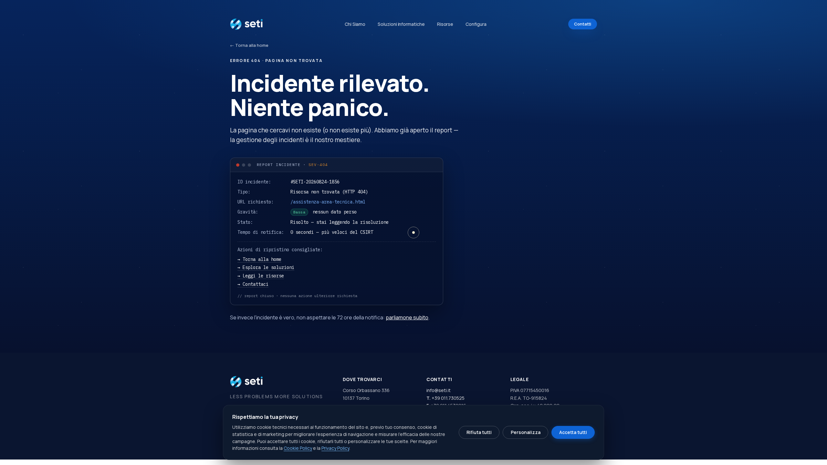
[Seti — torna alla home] (246, 24)
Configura (476, 24)
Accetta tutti (573, 432)
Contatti (582, 24)
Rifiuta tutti (479, 432)
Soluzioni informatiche (401, 24)
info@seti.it (438, 390)
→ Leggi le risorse (260, 276)
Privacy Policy (335, 448)
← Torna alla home (249, 45)
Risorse (445, 24)
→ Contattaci (252, 284)
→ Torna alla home (259, 259)
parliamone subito (407, 317)
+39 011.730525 (448, 398)
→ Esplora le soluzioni (265, 267)
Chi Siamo (355, 24)
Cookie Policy (298, 448)
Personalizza (525, 432)
